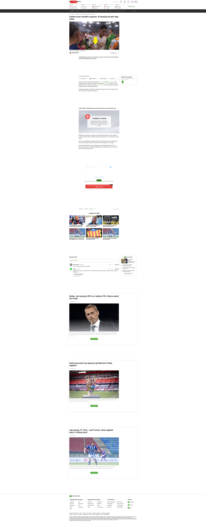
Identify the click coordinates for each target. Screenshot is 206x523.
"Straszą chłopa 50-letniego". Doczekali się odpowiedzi (128, 265)
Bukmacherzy (95, 10)
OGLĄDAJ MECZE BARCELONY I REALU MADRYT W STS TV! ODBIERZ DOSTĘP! (99, 186)
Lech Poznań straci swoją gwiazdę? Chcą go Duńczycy (110, 239)
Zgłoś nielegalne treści (77, 275)
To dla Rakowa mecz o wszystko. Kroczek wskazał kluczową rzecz (76, 226)
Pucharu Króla (102, 81)
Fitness (71, 507)
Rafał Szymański (75, 52)
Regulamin (108, 513)
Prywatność (89, 513)
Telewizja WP (85, 514)
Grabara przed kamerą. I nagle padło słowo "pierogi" (129, 268)
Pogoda (70, 514)
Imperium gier (106, 514)
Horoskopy (75, 514)
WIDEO (106, 10)
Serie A (98, 505)
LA (124, 10)
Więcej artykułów (128, 273)
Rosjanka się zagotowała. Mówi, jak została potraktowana (129, 271)
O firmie (80, 513)
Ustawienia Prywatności (96, 513)
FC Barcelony (106, 83)
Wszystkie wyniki (131, 6)
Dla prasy (84, 513)
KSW (71, 508)
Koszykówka (117, 10)
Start (70, 14)
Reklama (103, 513)
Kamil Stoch (119, 501)
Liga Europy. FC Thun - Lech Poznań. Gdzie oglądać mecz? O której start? (76, 239)
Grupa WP (76, 513)
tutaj (90, 520)
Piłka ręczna (111, 10)
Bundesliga (99, 503)
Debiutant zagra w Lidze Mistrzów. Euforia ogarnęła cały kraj (110, 226)
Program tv (80, 514)
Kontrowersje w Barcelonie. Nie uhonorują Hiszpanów (92, 239)
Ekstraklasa (90, 501)
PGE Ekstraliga (100, 507)
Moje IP (93, 514)
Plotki (90, 514)
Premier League (91, 503)
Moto (122, 10)
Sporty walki (101, 10)
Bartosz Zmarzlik (120, 503)
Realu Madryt (111, 81)
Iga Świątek (109, 505)
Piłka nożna (77, 10)
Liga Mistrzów (99, 501)
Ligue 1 (89, 507)
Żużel (90, 10)
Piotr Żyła (109, 507)
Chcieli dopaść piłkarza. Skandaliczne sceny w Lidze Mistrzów (131, 261)
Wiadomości (98, 514)
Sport (102, 514)
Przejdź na (73, 1)
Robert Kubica (110, 503)
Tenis (82, 10)
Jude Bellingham (100, 84)
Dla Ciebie (72, 10)
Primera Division (91, 505)
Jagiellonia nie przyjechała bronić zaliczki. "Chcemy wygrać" (93, 226)
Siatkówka (86, 10)
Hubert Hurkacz (120, 507)
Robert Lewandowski (111, 501)
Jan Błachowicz (120, 505)
